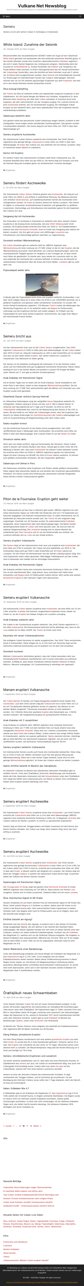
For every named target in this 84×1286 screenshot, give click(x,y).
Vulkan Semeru (25, 194)
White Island (8, 58)
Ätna (5, 1221)
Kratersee (67, 81)
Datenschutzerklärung (24, 1282)
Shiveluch (7, 1227)
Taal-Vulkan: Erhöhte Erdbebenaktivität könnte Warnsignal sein (31, 1195)
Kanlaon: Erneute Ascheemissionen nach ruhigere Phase (28, 1198)
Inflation (54, 67)
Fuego (62, 1221)
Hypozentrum (13, 957)
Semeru (10, 545)
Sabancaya (59, 1224)
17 (27, 1126)
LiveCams (7, 1246)
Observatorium (22, 200)
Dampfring (21, 99)
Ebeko (33, 1221)
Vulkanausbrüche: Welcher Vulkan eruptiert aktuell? (26, 1260)
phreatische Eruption (12, 578)
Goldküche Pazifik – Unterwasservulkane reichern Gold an (28, 1206)
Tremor (10, 94)
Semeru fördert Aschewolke (24, 183)
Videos (6, 1257)
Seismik (50, 75)
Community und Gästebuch (15, 1242)
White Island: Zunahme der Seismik (30, 44)
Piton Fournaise (25, 532)
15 (20, 1126)
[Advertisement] (42, 1158)
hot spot (59, 1066)
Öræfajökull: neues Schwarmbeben (30, 993)
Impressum (10, 1282)
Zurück (7, 1126)
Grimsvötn (38, 1021)
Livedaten (63, 262)
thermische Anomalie (28, 229)
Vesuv (47, 1227)
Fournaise (54, 1221)
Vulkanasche (37, 142)
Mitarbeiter (55, 1282)
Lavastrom (60, 232)
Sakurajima (70, 1224)
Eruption (68, 248)
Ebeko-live (66, 434)
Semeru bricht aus (17, 336)
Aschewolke (13, 105)
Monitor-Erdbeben (11, 1249)
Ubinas (40, 1227)
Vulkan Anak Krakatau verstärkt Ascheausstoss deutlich (27, 1202)
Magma (54, 308)
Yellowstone (56, 1227)
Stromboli (17, 1227)
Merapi (38, 1224)
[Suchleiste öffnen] (80, 16)
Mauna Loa (29, 1224)
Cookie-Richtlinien (42, 1282)
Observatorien (9, 1253)
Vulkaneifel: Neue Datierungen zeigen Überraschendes (27, 1187)
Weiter (37, 1126)
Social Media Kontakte (69, 1282)
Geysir (50, 401)
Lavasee (74, 892)
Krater (22, 145)
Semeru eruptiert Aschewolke (25, 801)
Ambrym (12, 1221)
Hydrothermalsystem (42, 415)
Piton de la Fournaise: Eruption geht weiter (35, 499)
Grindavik (70, 1221)
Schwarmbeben (52, 776)
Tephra (51, 736)
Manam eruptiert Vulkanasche (26, 690)
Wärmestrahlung (10, 248)
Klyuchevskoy (17, 1224)
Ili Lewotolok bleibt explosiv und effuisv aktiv (23, 1191)
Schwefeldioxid (20, 67)
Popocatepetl (47, 1224)
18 (31, 1126)
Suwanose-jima (29, 1227)
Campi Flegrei (23, 1221)
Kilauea (6, 1224)
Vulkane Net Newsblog (42, 5)
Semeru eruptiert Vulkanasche (26, 597)
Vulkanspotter (9, 410)
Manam (16, 701)
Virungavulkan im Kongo (17, 887)
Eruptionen (10, 170)
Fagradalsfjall (42, 1221)
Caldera (59, 415)
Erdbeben (64, 61)
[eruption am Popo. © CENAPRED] (42, 285)
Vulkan (42, 99)
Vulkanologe (12, 72)
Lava (5, 630)
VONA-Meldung (57, 224)
